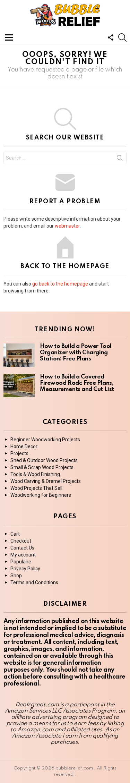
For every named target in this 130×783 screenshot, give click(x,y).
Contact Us (22, 548)
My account (23, 555)
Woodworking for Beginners (40, 495)
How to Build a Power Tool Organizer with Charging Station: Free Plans (76, 352)
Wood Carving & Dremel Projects (45, 481)
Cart (15, 534)
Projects (19, 453)
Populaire (20, 561)
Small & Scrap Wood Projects (41, 467)
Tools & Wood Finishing (35, 474)
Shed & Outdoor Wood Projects (44, 460)
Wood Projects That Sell (36, 488)
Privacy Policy (25, 568)
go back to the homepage (60, 284)
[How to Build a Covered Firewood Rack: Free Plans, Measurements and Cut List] (19, 386)
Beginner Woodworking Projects (45, 439)
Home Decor (23, 446)
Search (120, 159)
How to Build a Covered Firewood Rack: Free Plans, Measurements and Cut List (77, 383)
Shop (16, 575)
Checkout (20, 541)
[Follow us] (110, 37)
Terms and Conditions (34, 582)
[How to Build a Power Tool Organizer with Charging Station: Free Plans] (19, 355)
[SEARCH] (122, 37)
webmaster (67, 226)
